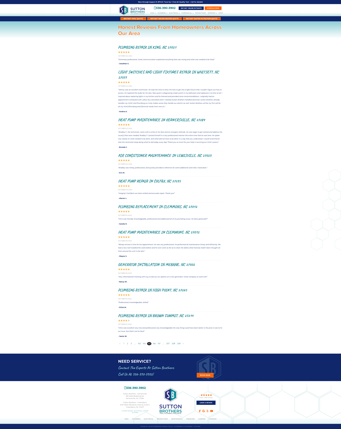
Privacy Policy (167, 426)
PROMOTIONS (162, 419)
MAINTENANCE (177, 419)
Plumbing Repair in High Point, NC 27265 (152, 290)
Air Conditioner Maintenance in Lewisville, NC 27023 (164, 155)
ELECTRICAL (148, 419)
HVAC (152, 13)
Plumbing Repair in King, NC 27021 (147, 47)
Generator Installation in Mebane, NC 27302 (156, 264)
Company (211, 13)
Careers (201, 419)
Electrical (173, 13)
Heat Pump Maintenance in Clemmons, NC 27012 (158, 232)
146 (154, 344)
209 (178, 344)
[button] (155, 13)
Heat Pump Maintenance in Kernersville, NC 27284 (161, 119)
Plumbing (162, 13)
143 (139, 344)
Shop (221, 13)
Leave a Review (206, 403)
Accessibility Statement (183, 426)
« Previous (119, 343)
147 (159, 344)
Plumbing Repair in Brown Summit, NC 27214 (155, 315)
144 (144, 344)
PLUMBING (136, 419)
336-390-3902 (142, 374)
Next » (183, 343)
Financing (190, 419)
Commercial (186, 13)
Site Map (197, 426)
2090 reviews (208, 397)
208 (173, 344)
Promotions (200, 13)
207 (168, 344)
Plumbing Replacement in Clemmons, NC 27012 (157, 206)
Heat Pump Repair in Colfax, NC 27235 (149, 181)
